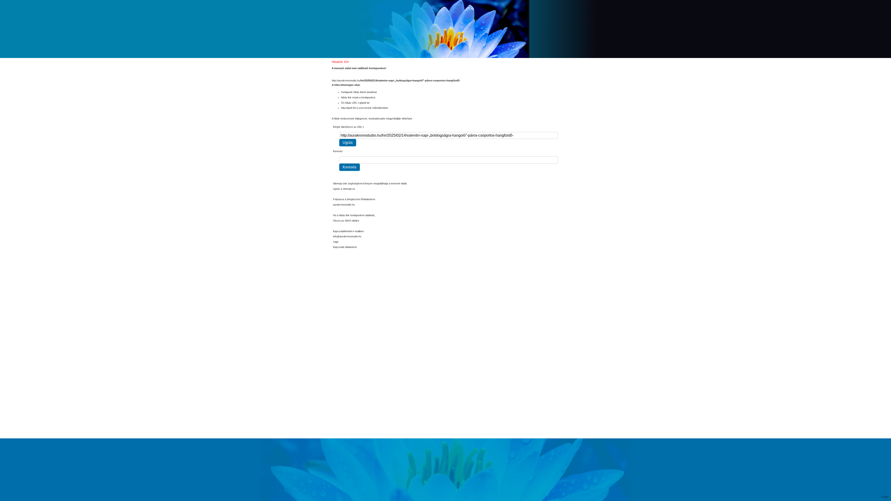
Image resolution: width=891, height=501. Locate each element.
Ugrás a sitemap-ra (344, 188)
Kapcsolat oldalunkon (345, 247)
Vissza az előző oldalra (346, 220)
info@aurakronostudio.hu (347, 236)
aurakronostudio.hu (344, 204)
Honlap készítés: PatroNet (885, 497)
